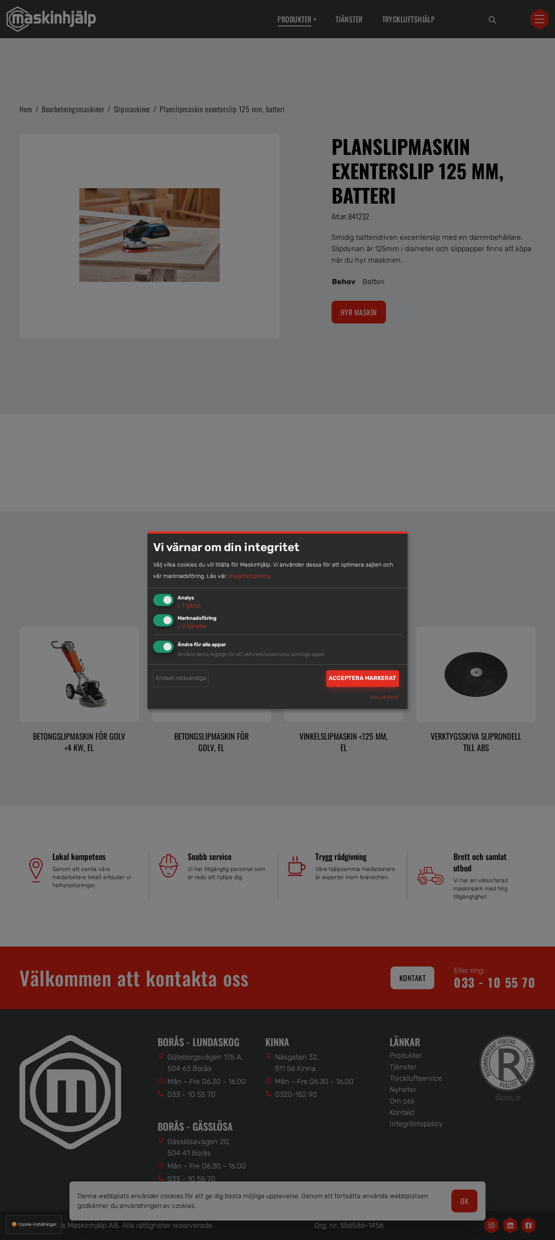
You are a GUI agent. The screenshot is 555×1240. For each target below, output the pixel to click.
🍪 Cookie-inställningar (33, 1224)
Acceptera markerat (362, 678)
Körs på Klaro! (385, 697)
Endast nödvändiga (181, 678)
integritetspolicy (248, 576)
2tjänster (192, 626)
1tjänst (189, 606)
